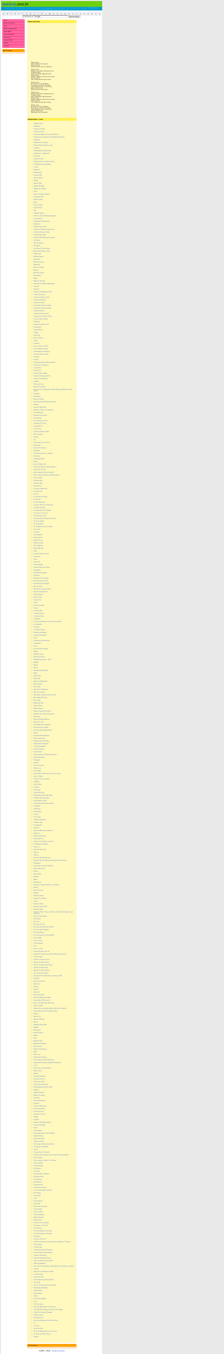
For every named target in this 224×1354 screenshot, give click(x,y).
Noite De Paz (37, 751)
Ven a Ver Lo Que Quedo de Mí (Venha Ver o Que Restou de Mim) (54, 1266)
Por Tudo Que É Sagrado (41, 929)
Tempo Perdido (38, 1163)
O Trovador (37, 817)
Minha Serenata (38, 708)
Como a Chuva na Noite (41, 346)
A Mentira (37, 139)
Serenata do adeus (39, 1081)
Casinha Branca (38, 329)
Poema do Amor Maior (40, 906)
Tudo (35, 1198)
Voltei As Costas (38, 1315)
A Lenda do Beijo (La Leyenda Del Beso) (46, 134)
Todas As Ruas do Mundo (41, 1174)
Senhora (36, 1073)
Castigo (36, 332)
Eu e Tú (36, 494)
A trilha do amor (39, 158)
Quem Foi (37, 992)
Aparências (37, 224)
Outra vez (37, 846)
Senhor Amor (38, 1070)
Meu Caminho (38, 684)
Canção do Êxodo (39, 302)
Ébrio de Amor (38, 434)
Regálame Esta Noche (40, 1024)
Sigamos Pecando (39, 1092)
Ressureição (37, 1030)
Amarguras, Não (39, 196)
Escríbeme (37, 456)
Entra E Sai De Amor (40, 448)
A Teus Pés (37, 156)
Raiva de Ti (37, 1016)
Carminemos (37, 327)
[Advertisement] (51, 40)
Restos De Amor (38, 1032)
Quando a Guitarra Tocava (42, 959)
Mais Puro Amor (39, 654)
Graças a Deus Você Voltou (42, 567)
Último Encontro (39, 1217)
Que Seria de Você (39, 981)
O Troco (36, 814)
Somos (36, 1127)
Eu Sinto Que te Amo (40, 515)
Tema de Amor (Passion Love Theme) (45, 1160)
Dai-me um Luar (39, 384)
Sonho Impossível (39, 1138)
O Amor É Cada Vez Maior (42, 779)
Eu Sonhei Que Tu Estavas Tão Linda (45, 518)
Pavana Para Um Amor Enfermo (43, 865)
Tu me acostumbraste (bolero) (43, 1190)
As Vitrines (37, 240)
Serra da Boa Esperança (41, 1084)
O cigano (36, 787)
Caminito (36, 289)
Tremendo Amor (39, 1176)
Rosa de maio (38, 1046)
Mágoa (36, 651)
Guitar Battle (7, 31)
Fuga (35, 559)
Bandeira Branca (39, 256)
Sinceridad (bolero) (39, 1100)
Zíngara (36, 1336)
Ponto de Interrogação (40, 916)
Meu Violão (37, 700)
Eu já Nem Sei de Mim (40, 496)
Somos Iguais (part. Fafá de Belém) (44, 1133)
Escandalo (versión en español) (43, 453)
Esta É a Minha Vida (40, 464)
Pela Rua (36, 876)
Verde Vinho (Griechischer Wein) (44, 1279)
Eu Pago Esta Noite (39, 507)
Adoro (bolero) (38, 177)
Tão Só (36, 1149)
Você (35, 1301)
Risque (36, 1035)
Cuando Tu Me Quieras (41, 378)
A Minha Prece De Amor (41, 142)
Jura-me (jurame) (39, 605)
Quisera (36, 1013)
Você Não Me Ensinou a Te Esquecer (45, 1306)
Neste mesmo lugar (39, 738)
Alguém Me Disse (39, 186)
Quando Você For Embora (42, 970)
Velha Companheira (40, 1263)
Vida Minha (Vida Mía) (41, 1287)
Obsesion (36, 827)
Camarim (36, 286)
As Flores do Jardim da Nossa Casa (44, 229)
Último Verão (38, 1220)
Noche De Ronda (39, 749)
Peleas (35, 879)
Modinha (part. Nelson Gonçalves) (44, 713)
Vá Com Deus (38, 1244)
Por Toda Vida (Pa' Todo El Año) (43, 927)
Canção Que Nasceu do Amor (42, 305)
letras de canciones (9, 23)
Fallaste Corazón (39, 543)
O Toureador (37, 811)
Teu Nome (37, 1171)
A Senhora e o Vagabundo (41, 153)
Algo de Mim (38, 183)
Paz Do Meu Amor (39, 868)
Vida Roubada (38, 1290)
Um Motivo (37, 1236)
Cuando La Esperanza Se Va (42, 376)
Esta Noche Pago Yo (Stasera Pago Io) (45, 467)
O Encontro (37, 789)
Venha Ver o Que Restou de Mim (43, 1271)
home (5, 20)
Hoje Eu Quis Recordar (41, 591)
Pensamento (37, 882)
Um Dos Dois (38, 1228)
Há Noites (37, 575)
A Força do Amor (39, 131)
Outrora (36, 852)
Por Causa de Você (39, 924)
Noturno (36, 762)
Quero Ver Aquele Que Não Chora (44, 1003)
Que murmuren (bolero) (41, 973)
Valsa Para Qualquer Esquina (42, 1258)
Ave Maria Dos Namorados (42, 248)
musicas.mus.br (58, 1351)
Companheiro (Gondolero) (42, 351)
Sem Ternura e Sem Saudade (42, 1068)
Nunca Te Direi (38, 776)
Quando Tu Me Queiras (41, 967)
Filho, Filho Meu (39, 548)
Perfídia (36, 893)
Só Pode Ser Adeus (39, 1108)
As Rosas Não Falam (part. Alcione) (44, 237)
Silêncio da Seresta (39, 1095)
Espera (36, 461)
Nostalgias (37, 760)
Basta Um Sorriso (39, 262)
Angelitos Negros (39, 213)
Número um (37, 768)
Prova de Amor (38, 956)
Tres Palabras (38, 1179)
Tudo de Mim (38, 1209)
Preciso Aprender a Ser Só (41, 951)
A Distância (37, 126)
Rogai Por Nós (38, 1041)
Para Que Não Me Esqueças (42, 857)
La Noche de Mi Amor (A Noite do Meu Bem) (47, 621)
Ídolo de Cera (38, 597)
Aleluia (36, 180)
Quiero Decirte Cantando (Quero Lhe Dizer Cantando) (50, 1008)
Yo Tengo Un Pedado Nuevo (42, 1334)
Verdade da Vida (39, 1277)
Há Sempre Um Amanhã (41, 578)
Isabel (35, 602)
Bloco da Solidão (39, 267)
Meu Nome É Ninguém (41, 689)
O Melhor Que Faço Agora (42, 798)
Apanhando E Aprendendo (42, 221)
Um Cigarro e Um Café (41, 1225)
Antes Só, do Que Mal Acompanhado (45, 215)
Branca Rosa (37, 275)
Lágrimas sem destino (40, 632)
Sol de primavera (39, 1111)
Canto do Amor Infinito (41, 319)
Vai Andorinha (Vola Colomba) (43, 1249)
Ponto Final (37, 918)
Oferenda (36, 833)
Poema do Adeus (39, 903)
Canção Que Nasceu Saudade (42, 308)
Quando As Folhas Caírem (41, 962)
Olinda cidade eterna (40, 836)
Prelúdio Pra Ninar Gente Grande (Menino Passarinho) (50, 954)
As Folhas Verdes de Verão (42, 232)
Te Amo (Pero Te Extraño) (42, 1152)
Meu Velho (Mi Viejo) (40, 697)
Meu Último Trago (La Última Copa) (45, 694)
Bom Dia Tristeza (39, 272)
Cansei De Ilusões (39, 310)
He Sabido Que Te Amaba (41, 583)
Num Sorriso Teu (39, 765)
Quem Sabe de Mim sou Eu (42, 1000)
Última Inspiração (39, 1214)
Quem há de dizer (39, 994)
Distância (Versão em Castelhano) (44, 410)
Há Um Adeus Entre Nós (41, 581)
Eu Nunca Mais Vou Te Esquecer (43, 505)
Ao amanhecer (38, 218)
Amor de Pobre (38, 205)
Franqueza (37, 556)
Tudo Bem (37, 1203)
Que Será (36, 978)
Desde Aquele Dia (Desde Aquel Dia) (45, 401)
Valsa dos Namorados (40, 1255)
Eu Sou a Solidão (39, 521)
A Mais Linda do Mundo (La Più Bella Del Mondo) (49, 137)
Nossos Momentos (39, 757)
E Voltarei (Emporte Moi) (41, 431)
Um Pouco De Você (40, 1239)
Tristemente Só (38, 1184)
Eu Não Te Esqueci (39, 502)
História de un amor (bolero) (42, 589)
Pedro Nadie (37, 874)
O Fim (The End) (39, 792)
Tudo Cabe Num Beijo (40, 1206)
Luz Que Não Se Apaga (41, 648)
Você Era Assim (38, 1304)
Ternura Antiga (38, 1165)
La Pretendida (38, 624)
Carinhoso (37, 321)
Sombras (36, 1119)
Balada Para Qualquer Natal (42, 251)
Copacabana (37, 367)
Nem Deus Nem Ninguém (41, 735)
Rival (35, 1038)
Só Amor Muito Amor (40, 1106)
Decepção (37, 393)
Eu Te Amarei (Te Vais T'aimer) (43, 526)
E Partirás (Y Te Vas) (40, 423)
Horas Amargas (38, 594)
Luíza (35, 646)
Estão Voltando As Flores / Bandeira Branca (47, 475)
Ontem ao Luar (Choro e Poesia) (43, 841)
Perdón (36, 887)
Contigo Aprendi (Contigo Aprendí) (44, 362)
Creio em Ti (37, 370)
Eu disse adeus (38, 491)
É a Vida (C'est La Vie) (40, 420)
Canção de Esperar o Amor (42, 297)
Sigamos (36, 1089)
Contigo (36, 359)
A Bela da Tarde (38, 123)
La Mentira (37, 618)
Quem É (36, 989)
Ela (35, 439)
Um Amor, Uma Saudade (41, 1222)
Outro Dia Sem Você (40, 849)
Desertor (36, 404)
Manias (36, 665)
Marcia (36, 667)
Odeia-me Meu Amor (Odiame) (43, 830)
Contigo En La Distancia (41, 365)
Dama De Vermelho (40, 386)
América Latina (38, 199)
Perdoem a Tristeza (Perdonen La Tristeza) (46, 884)
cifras (5, 25)
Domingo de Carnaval (40, 415)
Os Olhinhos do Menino (41, 844)
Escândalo (37, 450)
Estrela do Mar (38, 483)
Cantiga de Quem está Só (41, 313)
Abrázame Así (38, 172)
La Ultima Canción (39, 629)
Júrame (36, 608)
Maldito (36, 662)
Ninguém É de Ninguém (41, 743)
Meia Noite (37, 678)
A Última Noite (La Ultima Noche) (44, 161)
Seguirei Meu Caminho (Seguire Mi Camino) (47, 1062)
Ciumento (37, 343)
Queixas (36, 986)
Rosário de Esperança (40, 1049)
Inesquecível (37, 599)
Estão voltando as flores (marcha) (44, 472)
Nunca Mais (37, 770)
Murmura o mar (38, 722)
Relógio (36, 1027)
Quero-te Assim (38, 1005)
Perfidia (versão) (39, 895)
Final (35, 551)
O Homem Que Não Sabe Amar (43, 795)
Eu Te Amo (37, 529)
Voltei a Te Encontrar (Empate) (43, 1312)
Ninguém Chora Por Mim (41, 741)
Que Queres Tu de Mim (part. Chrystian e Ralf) (48, 975)
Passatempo (37, 863)
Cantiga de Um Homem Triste (43, 316)
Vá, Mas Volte (38, 1247)
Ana (35, 210)
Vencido (36, 1268)
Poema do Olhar (38, 909)
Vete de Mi (37, 1282)
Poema (36, 901)
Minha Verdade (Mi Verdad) (42, 711)
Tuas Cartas (37, 1195)
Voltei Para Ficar (39, 1317)
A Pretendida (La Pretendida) (42, 150)
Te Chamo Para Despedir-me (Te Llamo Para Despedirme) (51, 1155)
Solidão (36, 1117)
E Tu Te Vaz (37, 429)
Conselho (36, 357)
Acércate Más (38, 175)
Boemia (36, 270)
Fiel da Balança (38, 545)
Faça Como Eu (38, 537)
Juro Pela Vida (38, 610)
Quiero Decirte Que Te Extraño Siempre (46, 1011)
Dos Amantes (37, 418)
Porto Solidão (38, 937)
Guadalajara (37, 570)
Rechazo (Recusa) (39, 1019)
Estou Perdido (38, 477)
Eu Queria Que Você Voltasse (42, 510)
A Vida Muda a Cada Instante (42, 164)
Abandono (37, 169)
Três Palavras (38, 1182)
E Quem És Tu (38, 426)
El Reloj (36, 437)
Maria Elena (37, 675)
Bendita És (37, 264)
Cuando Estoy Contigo (40, 373)
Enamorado (37, 445)
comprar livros (8, 40)
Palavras (36, 855)
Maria (35, 673)
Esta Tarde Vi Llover (40, 469)
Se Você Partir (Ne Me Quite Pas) (44, 1060)
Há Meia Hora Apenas (40, 572)
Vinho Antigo (38, 1293)
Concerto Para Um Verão (41, 354)
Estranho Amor (38, 480)
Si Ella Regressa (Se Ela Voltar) (43, 1087)
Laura (35, 637)
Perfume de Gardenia (40, 898)
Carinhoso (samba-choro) (41, 324)
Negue (36, 732)
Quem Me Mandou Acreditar (42, 997)
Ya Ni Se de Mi (38, 1328)
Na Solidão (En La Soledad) (42, 724)
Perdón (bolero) (38, 890)
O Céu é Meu (38, 784)
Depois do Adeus (39, 399)
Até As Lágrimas (39, 243)
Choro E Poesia (38, 338)
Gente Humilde (38, 564)
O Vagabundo (38, 825)
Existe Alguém (38, 534)
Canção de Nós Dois (40, 300)
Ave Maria (37, 245)
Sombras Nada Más (39, 1125)
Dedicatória (37, 396)
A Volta (36, 167)
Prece (35, 946)
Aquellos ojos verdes (40, 226)
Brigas (35, 278)
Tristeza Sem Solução (40, 1187)
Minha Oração (38, 705)
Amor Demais (38, 207)
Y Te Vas (36, 1325)
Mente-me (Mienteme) (40, 681)
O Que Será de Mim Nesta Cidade (44, 803)
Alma (35, 191)
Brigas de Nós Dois (39, 281)
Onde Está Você (38, 838)
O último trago (38, 822)
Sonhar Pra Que (38, 1136)
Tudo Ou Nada (38, 1212)
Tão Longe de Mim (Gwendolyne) (44, 1144)
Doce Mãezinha (38, 412)
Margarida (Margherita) (41, 670)
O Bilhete (36, 781)
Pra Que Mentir (38, 943)
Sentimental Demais (40, 1076)
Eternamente (37, 486)
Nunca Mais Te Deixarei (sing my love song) (47, 773)
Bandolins (37, 259)
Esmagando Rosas (39, 458)
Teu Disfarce (37, 1168)
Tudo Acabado (38, 1201)
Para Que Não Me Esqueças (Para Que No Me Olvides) (50, 860)
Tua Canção (37, 1193)
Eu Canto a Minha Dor (40, 488)
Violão (36, 1296)
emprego (6, 45)
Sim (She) (37, 1098)
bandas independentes (10, 28)
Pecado (36, 871)
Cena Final (37, 335)
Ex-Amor (36, 532)
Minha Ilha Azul (38, 703)
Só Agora (36, 1103)
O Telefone (37, 808)
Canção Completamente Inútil (42, 291)
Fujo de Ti (37, 562)
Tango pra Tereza (39, 1141)
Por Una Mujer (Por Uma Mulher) (44, 935)
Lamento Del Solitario (40, 635)
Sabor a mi (37, 1054)
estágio (6, 43)
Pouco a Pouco (38, 940)
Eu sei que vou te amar (40, 513)
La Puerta (36, 627)
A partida (36, 148)
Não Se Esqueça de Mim (41, 727)
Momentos (37, 716)
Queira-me (37, 984)
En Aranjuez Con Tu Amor (42, 442)
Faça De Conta (38, 540)
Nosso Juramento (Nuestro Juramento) (45, 754)
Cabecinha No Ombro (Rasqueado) (44, 283)
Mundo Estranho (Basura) (41, 719)
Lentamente (37, 643)
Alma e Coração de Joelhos (42, 194)
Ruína (35, 1051)
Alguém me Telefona (40, 188)
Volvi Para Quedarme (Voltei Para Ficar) (46, 1320)
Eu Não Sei (37, 499)
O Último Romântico (40, 819)
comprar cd (7, 37)
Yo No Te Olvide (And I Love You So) (45, 1331)
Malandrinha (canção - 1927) (42, 659)
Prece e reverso (38, 948)
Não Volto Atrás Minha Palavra (43, 730)
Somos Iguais (38, 1130)
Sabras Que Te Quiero (40, 1057)
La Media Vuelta (39, 616)
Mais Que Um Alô (39, 656)
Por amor (36, 921)
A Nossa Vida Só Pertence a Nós (43, 145)
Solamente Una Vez (39, 1114)
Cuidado (36, 381)
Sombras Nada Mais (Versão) (42, 1122)
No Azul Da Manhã (39, 746)
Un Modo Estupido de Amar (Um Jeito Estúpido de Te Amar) (52, 1241)
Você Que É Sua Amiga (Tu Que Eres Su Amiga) (48, 1309)
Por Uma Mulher (39, 932)
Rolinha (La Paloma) (40, 1043)
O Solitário (37, 806)
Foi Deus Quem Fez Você (41, 553)
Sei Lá (35, 1065)
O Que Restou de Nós (40, 800)
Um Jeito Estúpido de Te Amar (43, 1230)
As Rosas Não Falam (40, 234)
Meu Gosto (37, 686)
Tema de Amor (38, 1157)
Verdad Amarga (38, 1274)
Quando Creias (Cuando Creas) (43, 965)
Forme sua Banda (9, 34)
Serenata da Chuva (39, 1079)
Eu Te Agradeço (38, 524)
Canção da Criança (39, 294)
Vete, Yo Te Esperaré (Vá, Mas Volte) (45, 1285)
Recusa (36, 1022)
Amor (35, 202)
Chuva (36, 340)
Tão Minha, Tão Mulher (41, 1146)
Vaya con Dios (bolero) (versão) (43, 1260)
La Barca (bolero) (39, 613)
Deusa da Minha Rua (40, 407)
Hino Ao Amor (38, 586)
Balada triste (37, 253)
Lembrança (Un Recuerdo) (42, 640)
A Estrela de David (39, 129)
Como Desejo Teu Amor (41, 348)
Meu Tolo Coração (39, 692)
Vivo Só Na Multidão (40, 1298)
